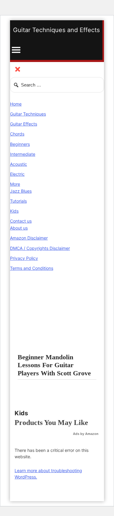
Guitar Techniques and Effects (56, 30)
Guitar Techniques (28, 113)
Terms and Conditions (31, 268)
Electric (17, 174)
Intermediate (22, 154)
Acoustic (18, 164)
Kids (14, 211)
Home (16, 103)
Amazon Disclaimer (29, 237)
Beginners (20, 144)
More (15, 184)
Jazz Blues (21, 191)
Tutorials (18, 201)
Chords (17, 133)
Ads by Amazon (85, 434)
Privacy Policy (24, 258)
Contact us (21, 221)
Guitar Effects (23, 123)
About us (19, 227)
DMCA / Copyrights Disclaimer (40, 248)
